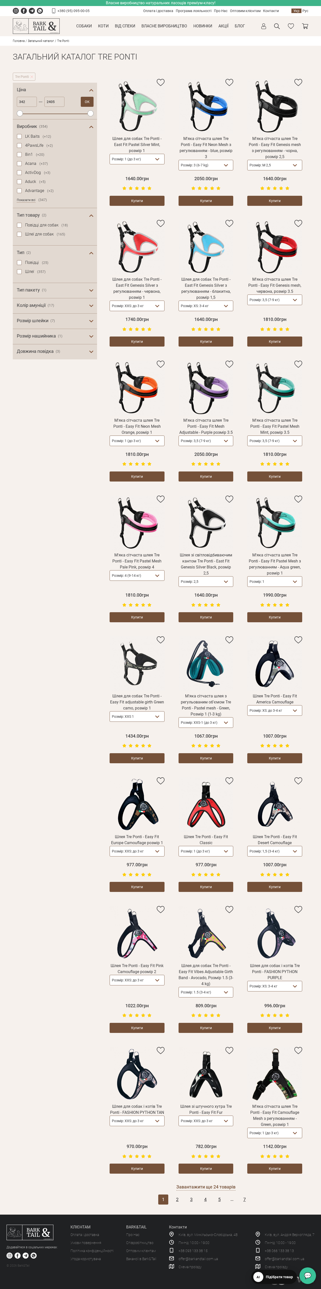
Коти (103, 26)
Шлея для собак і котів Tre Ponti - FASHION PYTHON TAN (137, 1109)
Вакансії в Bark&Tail (141, 1259)
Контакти (271, 11)
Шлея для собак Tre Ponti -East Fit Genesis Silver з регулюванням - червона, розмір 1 (137, 288)
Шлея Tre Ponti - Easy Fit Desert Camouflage (275, 839)
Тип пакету (31, 290)
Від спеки (125, 26)
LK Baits (38, 136)
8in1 (34, 154)
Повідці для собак (46, 225)
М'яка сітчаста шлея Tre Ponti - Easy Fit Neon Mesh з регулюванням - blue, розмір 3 (206, 147)
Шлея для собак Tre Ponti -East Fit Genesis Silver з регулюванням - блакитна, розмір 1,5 (206, 288)
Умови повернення (85, 1243)
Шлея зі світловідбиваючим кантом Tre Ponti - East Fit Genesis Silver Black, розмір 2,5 (206, 564)
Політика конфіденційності (92, 1251)
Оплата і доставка (158, 11)
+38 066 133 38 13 (279, 1251)
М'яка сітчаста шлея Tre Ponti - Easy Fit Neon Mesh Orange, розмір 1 (137, 426)
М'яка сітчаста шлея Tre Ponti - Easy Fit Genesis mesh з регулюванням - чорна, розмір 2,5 (275, 147)
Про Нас (220, 11)
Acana (36, 163)
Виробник (32, 126)
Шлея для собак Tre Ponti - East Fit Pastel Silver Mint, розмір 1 (137, 144)
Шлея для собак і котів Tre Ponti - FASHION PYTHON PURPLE (275, 971)
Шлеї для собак (45, 234)
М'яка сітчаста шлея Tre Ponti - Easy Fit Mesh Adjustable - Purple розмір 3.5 (206, 426)
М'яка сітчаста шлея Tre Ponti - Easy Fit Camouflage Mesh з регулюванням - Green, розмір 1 (274, 1115)
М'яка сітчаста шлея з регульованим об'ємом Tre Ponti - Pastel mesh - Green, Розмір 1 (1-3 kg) (206, 705)
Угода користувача (85, 1259)
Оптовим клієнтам (245, 11)
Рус (305, 11)
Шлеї (35, 271)
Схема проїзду (190, 1267)
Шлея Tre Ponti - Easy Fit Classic (206, 839)
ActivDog (37, 172)
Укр (296, 11)
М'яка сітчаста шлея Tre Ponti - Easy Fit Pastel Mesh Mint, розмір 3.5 (274, 426)
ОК (87, 102)
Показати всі (26, 200)
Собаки (84, 26)
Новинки (202, 26)
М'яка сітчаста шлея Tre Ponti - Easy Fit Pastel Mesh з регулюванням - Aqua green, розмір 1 (275, 564)
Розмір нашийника (39, 336)
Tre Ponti (22, 77)
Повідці (36, 262)
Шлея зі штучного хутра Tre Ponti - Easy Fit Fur (206, 1109)
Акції (223, 26)
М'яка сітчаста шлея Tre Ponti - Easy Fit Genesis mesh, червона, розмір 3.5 (274, 285)
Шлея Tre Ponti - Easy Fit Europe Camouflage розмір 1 (137, 839)
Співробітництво (139, 1243)
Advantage (39, 190)
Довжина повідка (38, 351)
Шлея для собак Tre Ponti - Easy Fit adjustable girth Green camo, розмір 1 (137, 702)
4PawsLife (39, 145)
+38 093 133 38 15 (193, 1251)
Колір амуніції (35, 305)
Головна (19, 41)
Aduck (35, 181)
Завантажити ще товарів (205, 1186)
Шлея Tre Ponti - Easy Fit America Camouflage (275, 699)
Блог (240, 26)
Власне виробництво (164, 26)
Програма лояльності (193, 11)
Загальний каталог (41, 41)
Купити (137, 201)
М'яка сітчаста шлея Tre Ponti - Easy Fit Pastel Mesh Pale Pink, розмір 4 (137, 561)
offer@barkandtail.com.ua (198, 1259)
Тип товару (31, 215)
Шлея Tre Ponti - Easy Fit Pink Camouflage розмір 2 (137, 968)
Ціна (21, 89)
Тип (24, 252)
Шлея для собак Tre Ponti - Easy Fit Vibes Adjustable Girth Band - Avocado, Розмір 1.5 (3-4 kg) (206, 974)
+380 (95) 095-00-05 (73, 11)
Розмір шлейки (36, 320)
